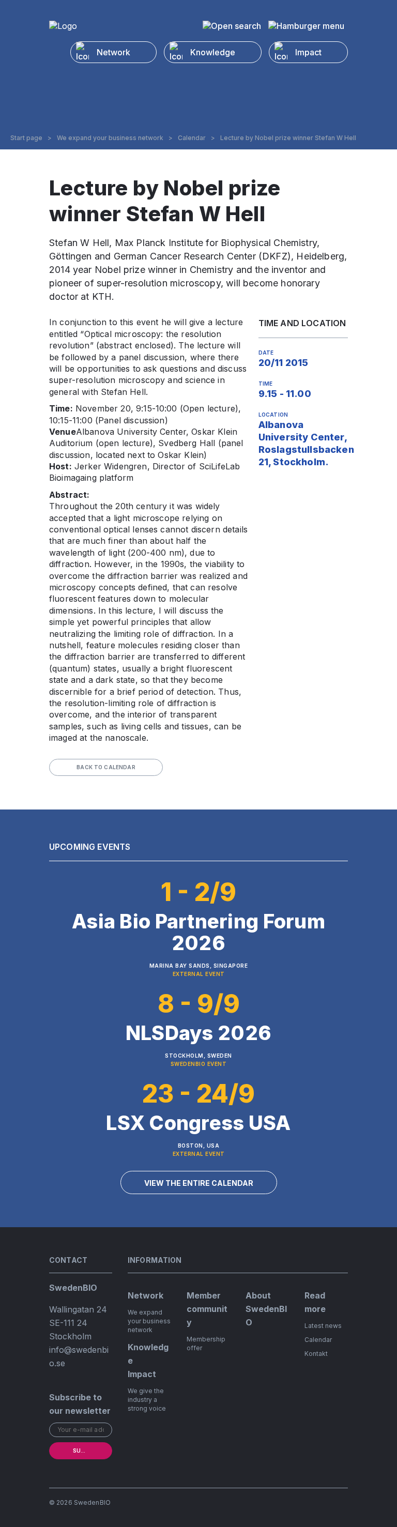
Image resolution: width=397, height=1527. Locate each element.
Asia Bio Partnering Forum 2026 (198, 932)
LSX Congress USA (198, 1123)
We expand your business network (110, 138)
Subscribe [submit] (88, 1450)
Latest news (323, 1326)
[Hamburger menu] (306, 26)
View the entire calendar (198, 1183)
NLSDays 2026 (198, 1033)
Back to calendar (106, 767)
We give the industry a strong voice (147, 1399)
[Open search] (232, 26)
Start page (26, 138)
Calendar (192, 138)
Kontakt (316, 1353)
